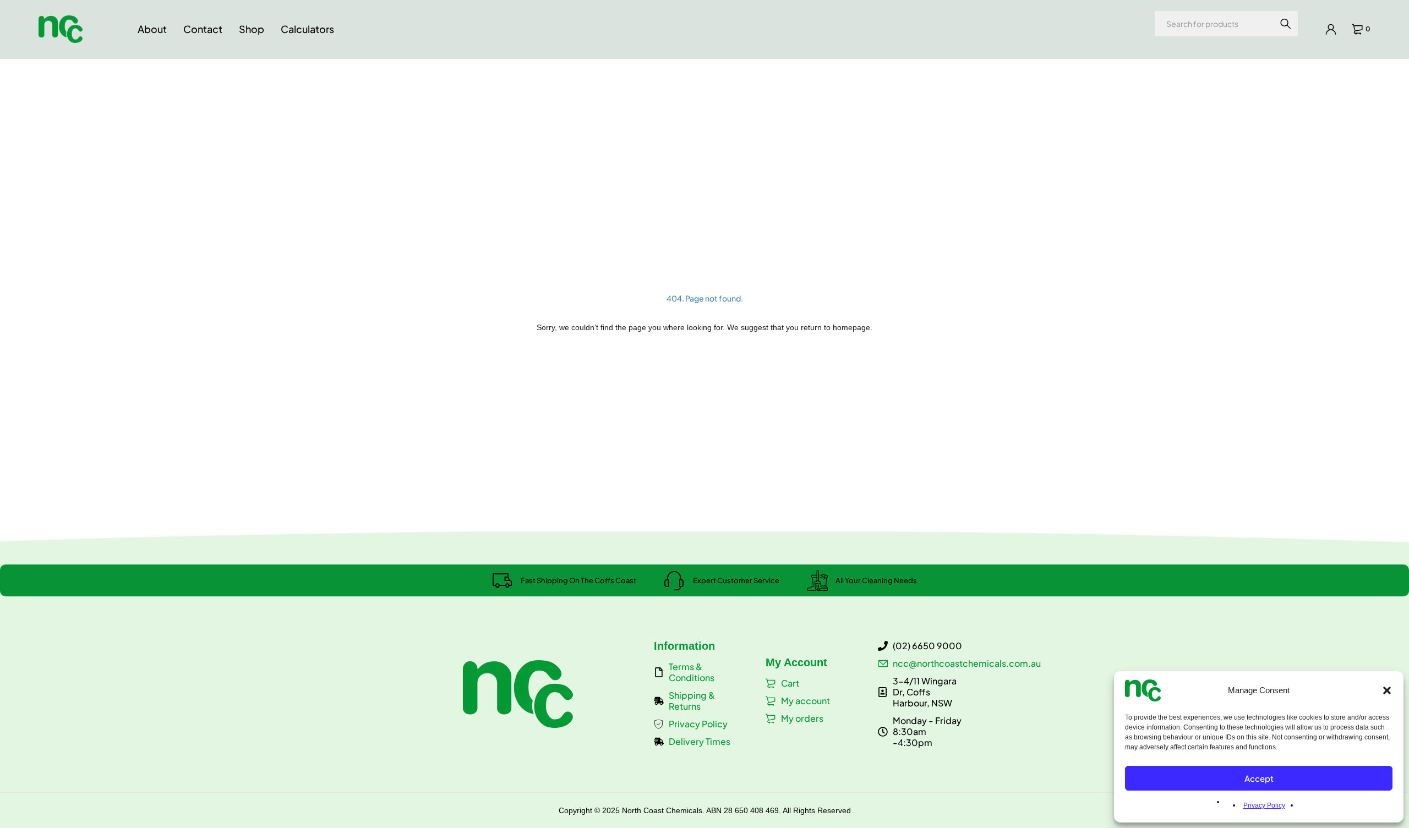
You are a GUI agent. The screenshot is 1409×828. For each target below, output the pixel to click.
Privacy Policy (1264, 805)
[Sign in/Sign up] (1331, 29)
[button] (1386, 690)
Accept (1259, 778)
